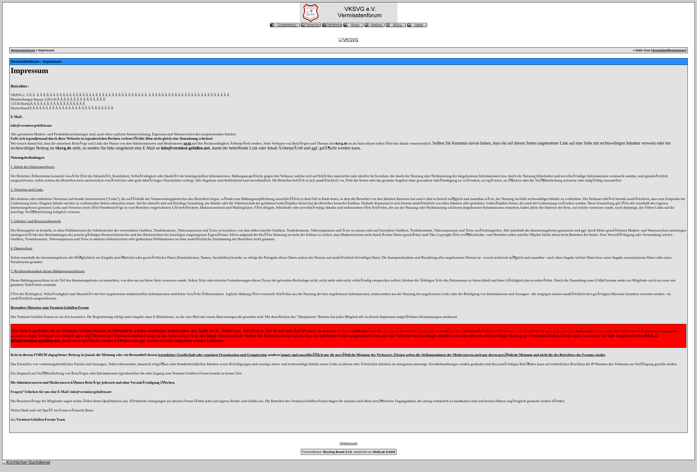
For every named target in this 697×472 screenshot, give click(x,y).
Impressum (348, 443)
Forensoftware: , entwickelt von (348, 452)
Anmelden (659, 50)
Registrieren (676, 50)
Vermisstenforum (23, 50)
